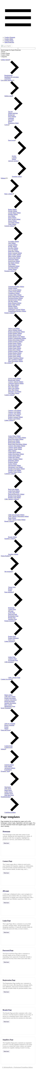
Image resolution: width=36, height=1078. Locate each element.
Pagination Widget (13, 460)
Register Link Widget (14, 497)
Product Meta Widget (14, 346)
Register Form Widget (14, 496)
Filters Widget (12, 450)
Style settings (8, 766)
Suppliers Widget (13, 554)
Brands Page (12, 617)
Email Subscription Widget (16, 296)
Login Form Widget (14, 491)
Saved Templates (6, 708)
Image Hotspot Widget (14, 303)
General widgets (9, 226)
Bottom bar (11, 115)
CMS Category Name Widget (16, 519)
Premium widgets (9, 271)
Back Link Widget (13, 489)
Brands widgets (8, 521)
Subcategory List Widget (15, 467)
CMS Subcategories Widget (16, 515)
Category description (10, 700)
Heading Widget (13, 214)
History (10, 121)
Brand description (9, 701)
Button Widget (12, 209)
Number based (8, 793)
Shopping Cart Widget (14, 391)
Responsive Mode (13, 123)
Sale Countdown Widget (15, 359)
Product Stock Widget (14, 356)
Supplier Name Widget (14, 472)
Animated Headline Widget (16, 286)
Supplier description (10, 703)
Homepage (11, 608)
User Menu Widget (13, 393)
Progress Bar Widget (14, 258)
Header (10, 589)
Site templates (8, 571)
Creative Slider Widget (14, 295)
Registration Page (13, 616)
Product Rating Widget (14, 353)
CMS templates (8, 662)
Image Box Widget (13, 251)
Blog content (8, 704)
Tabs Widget (11, 264)
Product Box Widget (14, 415)
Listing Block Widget (14, 452)
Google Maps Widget (14, 213)
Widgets (3, 178)
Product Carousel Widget (15, 417)
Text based (7, 787)
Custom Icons (8, 747)
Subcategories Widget (14, 465)
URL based (7, 788)
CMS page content (9, 696)
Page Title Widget (13, 386)
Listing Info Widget (13, 457)
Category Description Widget (16, 446)
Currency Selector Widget (15, 382)
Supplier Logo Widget (14, 470)
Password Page (12, 614)
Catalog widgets (9, 395)
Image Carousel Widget (15, 253)
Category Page (12, 658)
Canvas (6, 124)
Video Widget (12, 224)
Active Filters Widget (14, 436)
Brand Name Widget (14, 442)
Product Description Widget (16, 340)
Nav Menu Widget (13, 385)
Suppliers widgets (9, 538)
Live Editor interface (7, 80)
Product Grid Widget (14, 418)
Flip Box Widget (13, 301)
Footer (10, 590)
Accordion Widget (13, 241)
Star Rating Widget (13, 263)
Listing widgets (8, 420)
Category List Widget (14, 412)
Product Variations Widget (15, 358)
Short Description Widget (15, 361)
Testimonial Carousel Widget (16, 309)
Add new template (9, 723)
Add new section (13, 161)
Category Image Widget (15, 447)
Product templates (9, 621)
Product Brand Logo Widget (16, 336)
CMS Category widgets (11, 499)
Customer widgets (9, 473)
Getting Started (5, 59)
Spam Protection (9, 42)
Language (11, 118)
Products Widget (13, 462)
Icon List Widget (13, 249)
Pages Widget (12, 518)
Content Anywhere (6, 679)
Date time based (9, 795)
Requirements (8, 75)
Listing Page (11, 657)
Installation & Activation (11, 77)
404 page (10, 611)
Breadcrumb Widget (14, 380)
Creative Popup (8, 40)
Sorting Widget (12, 464)
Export (6, 727)
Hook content (8, 695)
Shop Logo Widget (13, 388)
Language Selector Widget (16, 383)
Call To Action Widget (14, 290)
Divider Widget (12, 211)
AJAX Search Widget (14, 378)
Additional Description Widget (17, 437)
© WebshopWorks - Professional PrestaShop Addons (17, 1067)
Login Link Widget (13, 492)
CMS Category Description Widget (18, 516)
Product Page (12, 636)
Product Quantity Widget (15, 351)
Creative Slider (8, 39)
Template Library (17, 176)
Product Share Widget (14, 354)
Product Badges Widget (15, 333)
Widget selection (13, 113)
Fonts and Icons (5, 730)
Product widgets (9, 313)
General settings (9, 765)
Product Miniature (13, 638)
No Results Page (13, 660)
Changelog (7, 78)
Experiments (8, 769)
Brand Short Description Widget (17, 444)
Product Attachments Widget (16, 331)
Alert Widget (12, 243)
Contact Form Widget (14, 291)
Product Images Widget (15, 345)
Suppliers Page (12, 619)
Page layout (11, 140)
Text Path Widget (13, 267)
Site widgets (8, 363)
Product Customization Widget (17, 338)
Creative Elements (9, 37)
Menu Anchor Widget (14, 256)
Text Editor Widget (13, 222)
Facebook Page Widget (15, 299)
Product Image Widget (14, 343)
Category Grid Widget (14, 410)
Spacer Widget (12, 221)
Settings (3, 749)
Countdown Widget (14, 293)
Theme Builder (5, 556)
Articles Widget (12, 288)
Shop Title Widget (13, 390)
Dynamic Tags (5, 771)
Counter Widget (12, 245)
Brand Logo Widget (14, 441)
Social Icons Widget (14, 261)
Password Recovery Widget (16, 494)
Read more (6, 843)
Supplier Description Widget (16, 468)
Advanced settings (9, 768)
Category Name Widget (15, 449)
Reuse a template (9, 725)
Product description (10, 698)
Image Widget (12, 217)
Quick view (11, 640)
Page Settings (12, 116)
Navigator (11, 120)
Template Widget (13, 308)
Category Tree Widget (14, 414)
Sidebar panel (8, 96)
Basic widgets (8, 194)
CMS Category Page (14, 677)
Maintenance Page (9, 706)
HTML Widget (12, 246)
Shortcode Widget (13, 259)
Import (6, 728)
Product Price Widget (14, 350)
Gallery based (8, 792)
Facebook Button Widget (15, 298)
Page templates (8, 592)
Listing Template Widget (15, 459)
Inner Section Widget (14, 219)
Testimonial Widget (13, 266)
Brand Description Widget (15, 439)
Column (14, 157)
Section (14, 156)
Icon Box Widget (13, 248)
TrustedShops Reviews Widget (17, 311)
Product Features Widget (15, 341)
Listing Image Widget (14, 455)
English (9, 46)
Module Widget (12, 306)
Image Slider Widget (14, 304)
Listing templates (9, 641)
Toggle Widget (12, 269)
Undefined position (10, 812)
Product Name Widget (14, 348)
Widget (14, 159)
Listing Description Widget (16, 454)
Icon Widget (11, 216)
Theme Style (12, 587)
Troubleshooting (5, 797)
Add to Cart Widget (14, 328)
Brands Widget (12, 537)
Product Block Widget (14, 335)
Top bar (10, 111)
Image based (8, 790)
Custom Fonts (8, 746)
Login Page (11, 612)
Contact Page (12, 609)
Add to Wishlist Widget (15, 330)
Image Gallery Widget (14, 254)
